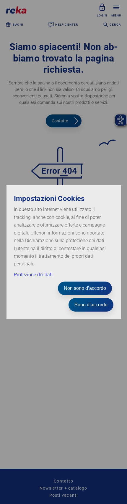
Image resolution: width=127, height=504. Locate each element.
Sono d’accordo (91, 304)
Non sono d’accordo (85, 288)
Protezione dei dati (33, 274)
